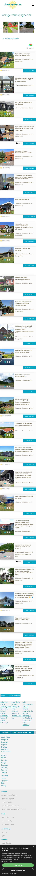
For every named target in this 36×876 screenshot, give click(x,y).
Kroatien (4, 760)
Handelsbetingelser (8, 824)
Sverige (4, 772)
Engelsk (4, 832)
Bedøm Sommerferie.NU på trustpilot (14, 809)
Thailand (4, 776)
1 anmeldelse (6, 70)
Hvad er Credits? (7, 802)
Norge (3, 763)
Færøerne (4, 749)
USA (2, 783)
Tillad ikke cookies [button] (18, 870)
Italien (3, 758)
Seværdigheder (6, 843)
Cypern (4, 745)
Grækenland (5, 752)
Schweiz (4, 767)
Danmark (4, 742)
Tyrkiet (3, 778)
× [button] (33, 847)
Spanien (4, 770)
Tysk (3, 836)
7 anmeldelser (6, 167)
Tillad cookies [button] (18, 865)
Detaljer (15, 859)
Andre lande (5, 737)
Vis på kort (30, 48)
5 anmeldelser (6, 464)
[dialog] (18, 860)
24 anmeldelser (6, 415)
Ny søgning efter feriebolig (10, 695)
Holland (4, 755)
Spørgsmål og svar (8, 798)
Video (19, 143)
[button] (18, 862)
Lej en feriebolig (7, 821)
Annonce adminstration (9, 795)
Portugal (4, 765)
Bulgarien (4, 740)
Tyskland (4, 781)
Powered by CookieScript (9, 874)
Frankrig (4, 747)
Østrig (3, 786)
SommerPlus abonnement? (10, 806)
